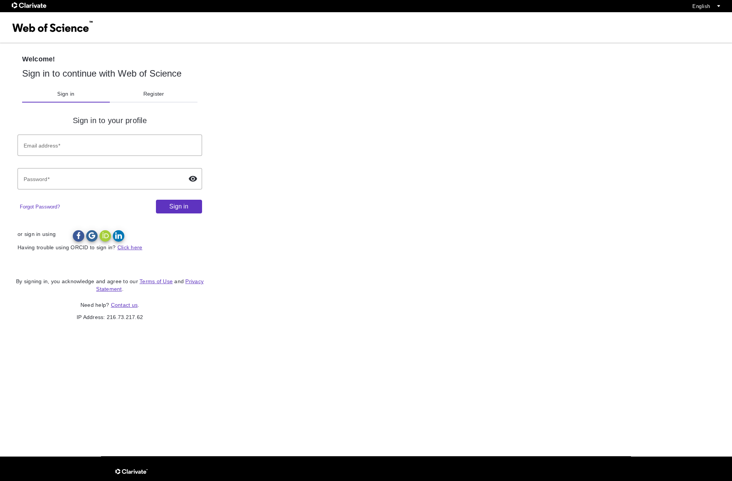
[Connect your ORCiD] (105, 236)
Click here (130, 247)
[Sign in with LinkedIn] (118, 236)
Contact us (124, 305)
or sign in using (37, 234)
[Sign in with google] (92, 236)
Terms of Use (156, 281)
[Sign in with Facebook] (78, 236)
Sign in (65, 94)
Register (153, 94)
